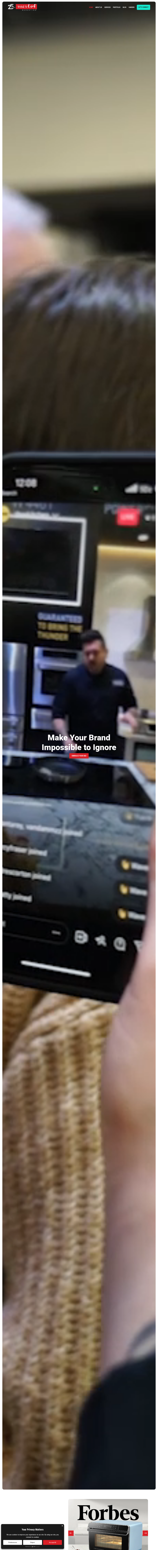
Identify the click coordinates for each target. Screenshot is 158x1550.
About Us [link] (98, 7)
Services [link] (107, 7)
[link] (22, 7)
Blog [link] (124, 7)
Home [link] (91, 7)
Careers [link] (131, 7)
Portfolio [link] (116, 7)
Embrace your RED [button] (79, 756)
